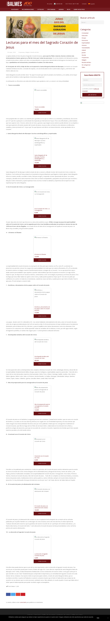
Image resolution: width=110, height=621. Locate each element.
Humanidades (86, 48)
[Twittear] (13, 594)
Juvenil (83, 52)
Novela (84, 55)
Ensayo (84, 38)
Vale (98, 618)
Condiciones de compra (63, 615)
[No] (108, 618)
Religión (27, 52)
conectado (23, 602)
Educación (85, 35)
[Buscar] (99, 9)
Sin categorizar (86, 65)
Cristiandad (85, 33)
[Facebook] (99, 3)
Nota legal (37, 615)
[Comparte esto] (8, 594)
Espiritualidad (86, 43)
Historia (84, 45)
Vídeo (83, 67)
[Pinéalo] (23, 594)
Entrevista (85, 40)
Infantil (84, 50)
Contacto (84, 4)
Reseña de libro (34, 52)
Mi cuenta (49, 4)
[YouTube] (102, 3)
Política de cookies (77, 615)
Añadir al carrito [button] (42, 112)
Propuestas (22, 52)
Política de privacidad (48, 615)
